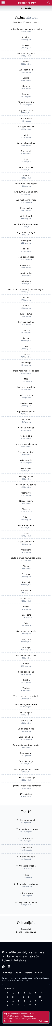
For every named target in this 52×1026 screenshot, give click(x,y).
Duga (26, 159)
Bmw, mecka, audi (26, 53)
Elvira (26, 175)
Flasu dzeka (26, 208)
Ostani (26, 533)
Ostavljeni (26, 549)
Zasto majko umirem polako (26, 769)
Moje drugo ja (26, 395)
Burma (26, 78)
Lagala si (26, 330)
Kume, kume (26, 314)
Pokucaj (26, 582)
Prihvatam (43, 1021)
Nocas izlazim (26, 501)
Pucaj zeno (26, 615)
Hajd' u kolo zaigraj (26, 232)
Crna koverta (26, 118)
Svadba (26, 680)
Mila (26, 379)
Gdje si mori (26, 216)
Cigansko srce (26, 110)
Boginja (26, 61)
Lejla (26, 346)
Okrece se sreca (26, 525)
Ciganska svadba (26, 102)
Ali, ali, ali (26, 37)
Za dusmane (26, 753)
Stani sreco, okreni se (26, 655)
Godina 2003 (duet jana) (26, 224)
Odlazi (26, 517)
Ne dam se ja (26, 436)
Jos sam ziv (26, 265)
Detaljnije (8, 1021)
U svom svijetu (26, 720)
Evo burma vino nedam (26, 183)
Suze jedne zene (26, 672)
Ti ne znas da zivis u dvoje (26, 696)
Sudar (26, 663)
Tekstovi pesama (9, 978)
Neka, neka (26, 468)
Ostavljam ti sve (26, 541)
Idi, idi (26, 248)
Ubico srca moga (26, 728)
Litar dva (26, 354)
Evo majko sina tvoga (26, 200)
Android (28, 972)
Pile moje (26, 574)
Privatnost (7, 972)
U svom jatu (26, 712)
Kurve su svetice (26, 322)
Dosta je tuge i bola (26, 143)
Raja (26, 623)
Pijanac (26, 566)
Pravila (18, 972)
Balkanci (26, 45)
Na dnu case (26, 403)
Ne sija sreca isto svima (26, 444)
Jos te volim (26, 273)
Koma (26, 305)
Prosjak (26, 606)
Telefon (26, 688)
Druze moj (26, 151)
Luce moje (26, 362)
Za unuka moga (26, 761)
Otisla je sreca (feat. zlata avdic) (26, 558)
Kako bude (26, 281)
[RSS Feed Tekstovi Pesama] (9, 966)
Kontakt (39, 972)
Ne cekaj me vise (26, 427)
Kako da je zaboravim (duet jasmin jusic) (26, 289)
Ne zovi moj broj (26, 452)
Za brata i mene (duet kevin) (26, 745)
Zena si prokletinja (26, 777)
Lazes (26, 338)
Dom (26, 135)
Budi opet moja (26, 69)
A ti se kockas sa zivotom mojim (26, 29)
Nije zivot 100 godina (26, 484)
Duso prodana (26, 167)
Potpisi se (26, 590)
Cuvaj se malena (26, 126)
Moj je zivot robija (26, 387)
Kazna (26, 297)
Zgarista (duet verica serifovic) (26, 785)
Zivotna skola (26, 794)
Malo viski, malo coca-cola (26, 370)
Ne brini (26, 419)
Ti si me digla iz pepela (26, 704)
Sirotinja (26, 647)
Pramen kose (26, 598)
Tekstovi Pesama (27, 3)
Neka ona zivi (26, 460)
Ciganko (26, 94)
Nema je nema (26, 476)
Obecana (26, 509)
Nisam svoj (26, 493)
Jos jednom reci (26, 257)
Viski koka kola (26, 737)
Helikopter (26, 240)
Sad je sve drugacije (26, 631)
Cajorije (26, 86)
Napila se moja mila (26, 411)
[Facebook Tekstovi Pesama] (3, 966)
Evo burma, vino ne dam (26, 192)
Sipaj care (26, 639)
